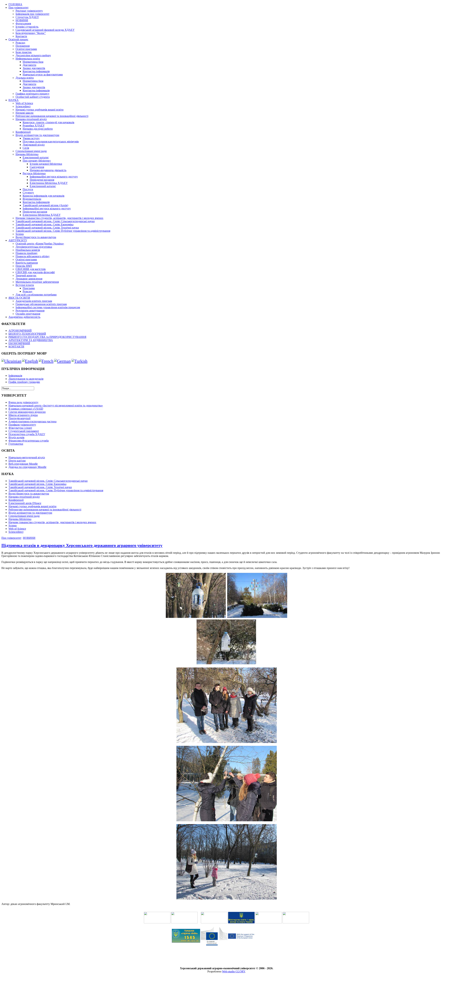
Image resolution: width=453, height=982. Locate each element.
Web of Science (24, 103)
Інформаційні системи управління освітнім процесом (48, 307)
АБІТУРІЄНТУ (17, 240)
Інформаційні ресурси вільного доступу (54, 176)
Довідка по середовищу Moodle (27, 466)
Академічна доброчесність (24, 316)
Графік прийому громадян (24, 381)
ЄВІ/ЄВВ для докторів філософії (35, 272)
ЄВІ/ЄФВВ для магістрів (31, 269)
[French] (46, 361)
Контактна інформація (36, 71)
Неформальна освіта (28, 58)
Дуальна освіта (25, 77)
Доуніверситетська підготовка (34, 246)
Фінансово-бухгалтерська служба (28, 440)
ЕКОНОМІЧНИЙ (19, 343)
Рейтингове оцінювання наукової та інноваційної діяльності (52, 115)
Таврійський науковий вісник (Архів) (45, 205)
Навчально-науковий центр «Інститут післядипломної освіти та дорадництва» (55, 405)
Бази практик (24, 52)
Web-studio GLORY (233, 971)
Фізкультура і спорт (20, 427)
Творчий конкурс (26, 275)
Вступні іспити (25, 285)
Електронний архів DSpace (24, 503)
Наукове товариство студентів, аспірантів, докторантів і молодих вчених (59, 218)
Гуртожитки (15, 443)
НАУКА (13, 100)
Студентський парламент (23, 431)
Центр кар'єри (17, 460)
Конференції (23, 131)
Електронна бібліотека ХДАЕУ (49, 182)
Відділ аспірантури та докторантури (37, 135)
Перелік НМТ (24, 265)
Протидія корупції (19, 418)
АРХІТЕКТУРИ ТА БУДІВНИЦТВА (30, 340)
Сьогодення (37, 167)
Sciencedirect (23, 106)
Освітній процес (18, 39)
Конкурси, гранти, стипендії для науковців (48, 122)
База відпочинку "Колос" (31, 33)
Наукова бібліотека (27, 154)
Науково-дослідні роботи (38, 128)
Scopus (20, 233)
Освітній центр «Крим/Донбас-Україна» (40, 243)
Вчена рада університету (23, 402)
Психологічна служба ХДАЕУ (26, 434)
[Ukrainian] (11, 361)
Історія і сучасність (27, 26)
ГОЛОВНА (15, 4)
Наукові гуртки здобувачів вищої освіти (40, 109)
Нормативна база (33, 61)
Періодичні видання (42, 179)
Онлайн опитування (28, 313)
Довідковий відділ (34, 144)
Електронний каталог (36, 157)
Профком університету (22, 424)
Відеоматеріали (32, 198)
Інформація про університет (32, 13)
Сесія (26, 147)
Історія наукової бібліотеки (46, 163)
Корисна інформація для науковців (43, 195)
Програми (29, 288)
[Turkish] (79, 361)
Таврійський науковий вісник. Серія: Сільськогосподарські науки (55, 221)
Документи (29, 64)
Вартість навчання (27, 262)
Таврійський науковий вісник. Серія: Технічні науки (47, 227)
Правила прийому (27, 253)
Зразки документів (34, 68)
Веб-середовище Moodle (23, 463)
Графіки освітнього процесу (32, 93)
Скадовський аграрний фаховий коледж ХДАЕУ (45, 29)
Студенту (28, 192)
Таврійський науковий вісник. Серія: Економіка (44, 224)
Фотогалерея (23, 23)
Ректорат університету (29, 10)
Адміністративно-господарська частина (32, 421)
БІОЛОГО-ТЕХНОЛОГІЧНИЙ (27, 333)
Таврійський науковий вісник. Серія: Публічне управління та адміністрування (63, 230)
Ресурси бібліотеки (34, 173)
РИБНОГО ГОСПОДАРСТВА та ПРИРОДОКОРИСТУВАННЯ (47, 336)
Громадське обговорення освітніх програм (41, 304)
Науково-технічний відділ (31, 119)
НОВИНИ (22, 20)
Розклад (20, 42)
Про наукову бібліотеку (37, 160)
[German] (62, 361)
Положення (23, 45)
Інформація (15, 375)
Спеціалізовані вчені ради (31, 151)
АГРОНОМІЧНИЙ (20, 330)
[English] (30, 361)
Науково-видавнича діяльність (48, 170)
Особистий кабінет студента (33, 96)
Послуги (28, 189)
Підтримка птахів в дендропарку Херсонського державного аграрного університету (81, 545)
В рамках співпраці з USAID (25, 408)
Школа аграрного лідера (23, 415)
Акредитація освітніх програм (34, 300)
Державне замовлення (29, 278)
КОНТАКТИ (16, 346)
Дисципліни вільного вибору (33, 55)
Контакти (21, 36)
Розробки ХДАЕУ (34, 125)
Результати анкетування (30, 310)
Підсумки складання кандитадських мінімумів (51, 141)
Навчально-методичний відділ (26, 457)
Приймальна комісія (28, 249)
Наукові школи (24, 112)
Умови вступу (31, 138)
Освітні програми (26, 48)
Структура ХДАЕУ (27, 17)
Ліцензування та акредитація (25, 378)
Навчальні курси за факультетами (43, 74)
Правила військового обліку (33, 256)
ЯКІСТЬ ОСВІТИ (19, 297)
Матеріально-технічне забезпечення (37, 281)
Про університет (18, 7)
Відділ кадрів (16, 437)
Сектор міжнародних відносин (27, 411)
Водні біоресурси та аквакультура (36, 237)
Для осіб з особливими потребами (36, 294)
